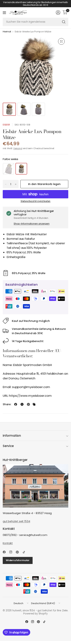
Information (12, 435)
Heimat (7, 32)
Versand (17, 148)
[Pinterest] (19, 552)
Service (8, 446)
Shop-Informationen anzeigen (32, 223)
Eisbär (6, 124)
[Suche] (63, 22)
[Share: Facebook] (15, 404)
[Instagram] (12, 552)
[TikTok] (25, 552)
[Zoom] (61, 41)
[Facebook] (6, 552)
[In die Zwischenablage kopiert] (34, 404)
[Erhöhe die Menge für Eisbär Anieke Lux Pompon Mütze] (15, 184)
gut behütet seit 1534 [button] (16, 521)
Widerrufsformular (17, 560)
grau (8, 168)
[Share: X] (22, 404)
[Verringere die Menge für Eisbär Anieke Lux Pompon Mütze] (5, 184)
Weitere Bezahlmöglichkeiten (35, 201)
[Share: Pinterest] (28, 404)
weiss (21, 168)
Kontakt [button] (8, 543)
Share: (7, 404)
